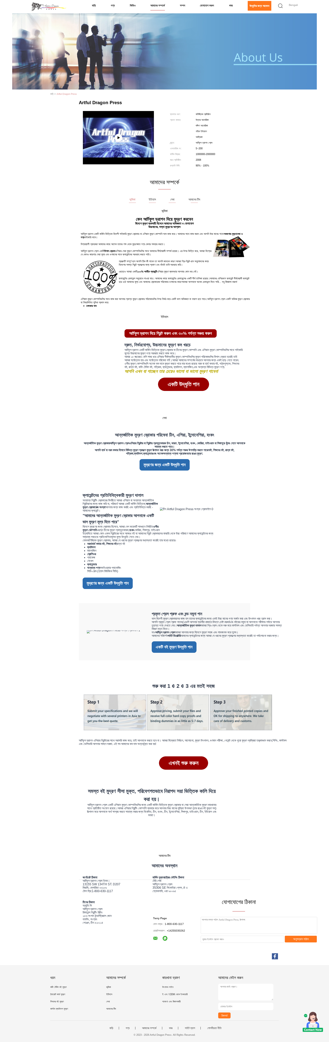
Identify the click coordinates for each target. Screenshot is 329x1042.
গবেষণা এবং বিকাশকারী (171, 1001)
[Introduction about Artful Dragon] (118, 137)
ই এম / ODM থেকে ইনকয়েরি (175, 994)
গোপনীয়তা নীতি (214, 1028)
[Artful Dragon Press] (49, 7)
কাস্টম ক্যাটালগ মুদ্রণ (59, 1008)
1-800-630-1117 (102, 891)
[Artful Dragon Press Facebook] (275, 956)
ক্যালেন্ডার (148, 453)
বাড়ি (94, 5)
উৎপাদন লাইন (167, 987)
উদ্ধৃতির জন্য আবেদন (259, 5)
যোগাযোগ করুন (207, 5)
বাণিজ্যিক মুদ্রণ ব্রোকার (99, 540)
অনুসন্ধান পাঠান (301, 939)
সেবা (108, 1001)
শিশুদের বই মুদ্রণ (57, 1001)
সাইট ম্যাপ (190, 1028)
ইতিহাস (109, 994)
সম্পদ (182, 5)
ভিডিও (133, 5)
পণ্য (113, 5)
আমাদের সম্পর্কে (157, 5)
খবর (231, 5)
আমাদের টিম (111, 1008)
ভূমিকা (108, 987)
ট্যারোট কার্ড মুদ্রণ (57, 994)
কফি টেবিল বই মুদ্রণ (58, 987)
